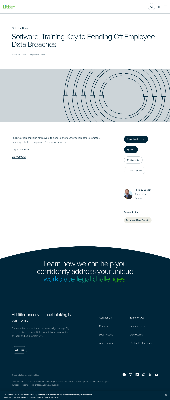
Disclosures (136, 334)
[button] (124, 374)
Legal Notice (106, 334)
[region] (85, 395)
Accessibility (106, 343)
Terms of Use (137, 317)
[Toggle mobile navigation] (165, 7)
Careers (103, 326)
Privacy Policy (137, 326)
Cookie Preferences (141, 343)
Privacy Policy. (54, 397)
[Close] (166, 395)
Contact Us (105, 317)
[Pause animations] (159, 7)
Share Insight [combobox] (133, 139)
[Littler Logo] (9, 7)
